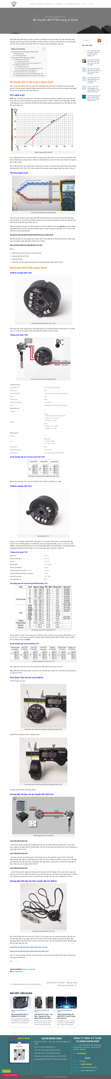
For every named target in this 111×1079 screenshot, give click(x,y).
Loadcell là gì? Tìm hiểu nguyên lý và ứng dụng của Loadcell (93, 80)
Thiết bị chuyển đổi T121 (22, 65)
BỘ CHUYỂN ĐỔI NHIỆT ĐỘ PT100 (55, 17)
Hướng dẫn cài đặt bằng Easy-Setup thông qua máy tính (29, 947)
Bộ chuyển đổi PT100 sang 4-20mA (23, 57)
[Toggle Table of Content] (43, 49)
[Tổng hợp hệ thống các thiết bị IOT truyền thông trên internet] (66, 1002)
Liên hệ (91, 3)
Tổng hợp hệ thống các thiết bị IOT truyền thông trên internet (66, 1016)
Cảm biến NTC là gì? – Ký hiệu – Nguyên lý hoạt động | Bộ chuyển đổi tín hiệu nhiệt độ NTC (43, 1016)
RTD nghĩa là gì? (19, 53)
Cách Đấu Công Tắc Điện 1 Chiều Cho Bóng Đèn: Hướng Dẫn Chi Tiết (94, 98)
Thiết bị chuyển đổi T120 (22, 59)
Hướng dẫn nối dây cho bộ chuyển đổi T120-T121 (29, 73)
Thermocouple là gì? (20, 55)
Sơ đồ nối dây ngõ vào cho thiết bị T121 (27, 70)
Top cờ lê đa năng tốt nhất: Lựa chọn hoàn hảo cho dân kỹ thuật (93, 62)
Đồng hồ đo (49, 3)
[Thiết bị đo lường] (18, 4)
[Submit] (99, 40)
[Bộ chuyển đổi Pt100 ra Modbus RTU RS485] (20, 1002)
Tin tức (84, 3)
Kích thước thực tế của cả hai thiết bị (25, 72)
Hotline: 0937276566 (10, 1075)
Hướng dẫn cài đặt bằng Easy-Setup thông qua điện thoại (29, 951)
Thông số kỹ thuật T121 (23, 66)
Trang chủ (33, 3)
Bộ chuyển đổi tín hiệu (72, 3)
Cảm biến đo (59, 3)
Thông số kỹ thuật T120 (23, 61)
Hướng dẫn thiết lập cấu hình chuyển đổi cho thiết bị (30, 75)
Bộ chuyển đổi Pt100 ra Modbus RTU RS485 (19, 1015)
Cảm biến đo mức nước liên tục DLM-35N (27, 984)
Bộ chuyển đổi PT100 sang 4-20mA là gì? (25, 52)
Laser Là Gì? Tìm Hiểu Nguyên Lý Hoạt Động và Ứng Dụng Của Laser (93, 89)
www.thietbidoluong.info (89, 1067)
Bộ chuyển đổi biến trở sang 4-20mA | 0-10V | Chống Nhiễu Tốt (93, 53)
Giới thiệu (41, 3)
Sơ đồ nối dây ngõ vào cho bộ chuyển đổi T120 (29, 63)
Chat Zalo (6, 1071)
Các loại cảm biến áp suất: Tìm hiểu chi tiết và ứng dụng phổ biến (94, 71)
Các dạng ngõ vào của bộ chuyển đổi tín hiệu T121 (30, 68)
